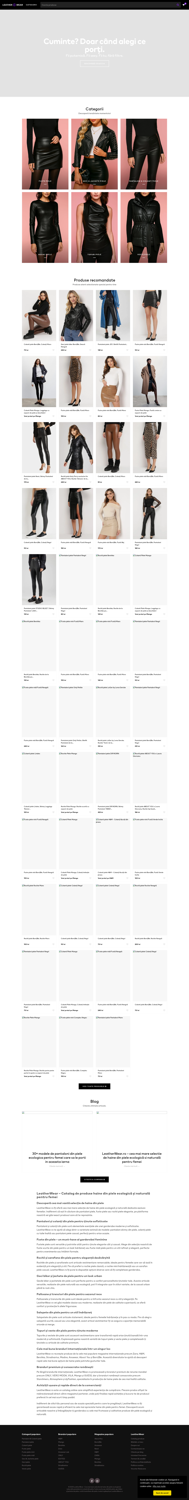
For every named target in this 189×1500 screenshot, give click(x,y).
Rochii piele (26, 1465)
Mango (61, 1442)
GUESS (61, 1468)
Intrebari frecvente (138, 1455)
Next (96, 1448)
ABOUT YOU (63, 1462)
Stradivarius (63, 1465)
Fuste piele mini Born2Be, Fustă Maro (112, 410)
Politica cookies (137, 1465)
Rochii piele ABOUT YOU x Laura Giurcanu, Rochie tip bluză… (147, 807)
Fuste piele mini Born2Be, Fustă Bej (111, 542)
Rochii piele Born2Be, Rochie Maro (36, 938)
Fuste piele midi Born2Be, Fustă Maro (75, 410)
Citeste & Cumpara (93, 1179)
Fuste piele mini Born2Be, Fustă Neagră (150, 344)
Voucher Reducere (138, 1468)
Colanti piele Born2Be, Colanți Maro (37, 344)
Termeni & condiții (138, 1458)
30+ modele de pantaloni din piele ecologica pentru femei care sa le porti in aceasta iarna (57, 1157)
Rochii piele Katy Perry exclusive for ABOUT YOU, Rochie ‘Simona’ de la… (74, 477)
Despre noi (135, 1445)
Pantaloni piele (28, 1442)
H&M (60, 1438)
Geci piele (26, 1462)
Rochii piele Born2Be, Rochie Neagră (148, 938)
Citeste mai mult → (57, 1166)
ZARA (96, 1455)
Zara (60, 1448)
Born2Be (98, 1442)
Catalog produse (137, 1438)
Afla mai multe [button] (159, 1486)
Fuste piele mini (28, 1452)
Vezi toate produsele (94, 1086)
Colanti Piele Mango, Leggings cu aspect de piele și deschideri (36, 411)
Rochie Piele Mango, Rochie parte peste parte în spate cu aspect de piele (39, 1071)
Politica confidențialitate (141, 1462)
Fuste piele (26, 1448)
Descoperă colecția (94, 64)
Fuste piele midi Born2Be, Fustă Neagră (76, 542)
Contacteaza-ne (138, 1448)
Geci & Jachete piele (30, 1458)
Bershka (61, 1445)
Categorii (31, 5)
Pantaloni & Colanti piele (32, 1438)
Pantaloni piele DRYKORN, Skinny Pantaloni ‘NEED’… (110, 807)
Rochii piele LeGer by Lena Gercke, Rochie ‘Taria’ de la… (111, 741)
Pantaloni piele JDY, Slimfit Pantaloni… (112, 344)
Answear (98, 1445)
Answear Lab (63, 1452)
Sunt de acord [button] (162, 1493)
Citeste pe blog (137, 1452)
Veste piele (26, 1468)
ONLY (60, 1455)
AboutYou (98, 1438)
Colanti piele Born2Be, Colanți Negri (37, 542)
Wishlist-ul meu (137, 1442)
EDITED (61, 1458)
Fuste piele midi (28, 1455)
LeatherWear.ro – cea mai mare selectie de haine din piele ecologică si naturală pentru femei (132, 1157)
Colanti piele (27, 1445)
